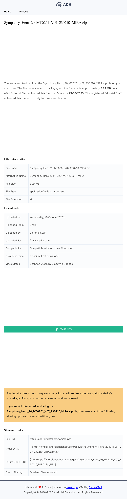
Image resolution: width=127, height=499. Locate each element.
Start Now (66, 329)
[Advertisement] (63, 51)
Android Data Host (63, 4)
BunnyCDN (95, 487)
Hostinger (72, 487)
